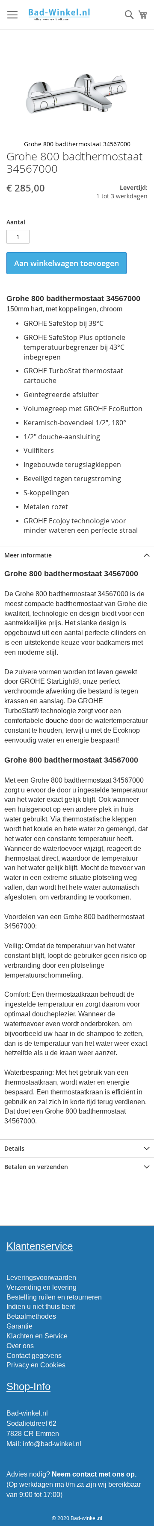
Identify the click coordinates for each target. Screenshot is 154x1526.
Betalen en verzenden (36, 1167)
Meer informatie (28, 555)
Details (14, 1148)
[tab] (77, 555)
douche (56, 720)
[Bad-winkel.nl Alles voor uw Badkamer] (59, 14)
